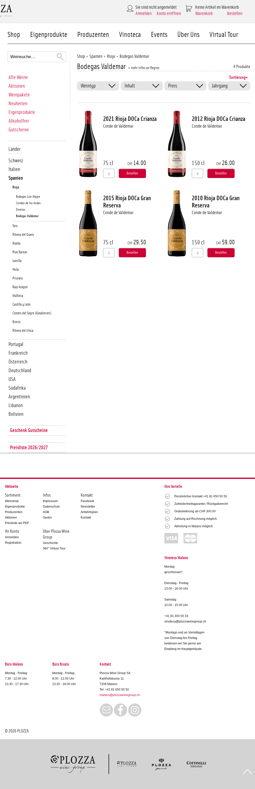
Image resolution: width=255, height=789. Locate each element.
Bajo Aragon (20, 287)
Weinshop (12, 501)
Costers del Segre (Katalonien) (31, 313)
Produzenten (93, 34)
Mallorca (17, 296)
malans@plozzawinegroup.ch (120, 695)
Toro (14, 226)
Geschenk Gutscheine (29, 430)
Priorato (17, 278)
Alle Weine (18, 77)
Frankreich (18, 353)
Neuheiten (17, 103)
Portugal (15, 344)
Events (159, 34)
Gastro (47, 517)
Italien (14, 169)
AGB (46, 512)
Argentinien (19, 396)
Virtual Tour (223, 34)
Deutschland (19, 370)
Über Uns (188, 34)
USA (12, 379)
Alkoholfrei (18, 121)
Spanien (15, 178)
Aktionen (16, 86)
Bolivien (15, 414)
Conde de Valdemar (118, 126)
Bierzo (16, 322)
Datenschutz (51, 506)
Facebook (87, 501)
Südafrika (17, 388)
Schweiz (15, 160)
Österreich (17, 361)
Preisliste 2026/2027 (29, 447)
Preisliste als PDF (17, 523)
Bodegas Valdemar (27, 216)
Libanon (15, 405)
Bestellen (234, 13)
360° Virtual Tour (54, 548)
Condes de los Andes (28, 203)
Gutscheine (18, 129)
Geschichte (50, 543)
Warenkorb (204, 13)
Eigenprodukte (48, 34)
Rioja (15, 187)
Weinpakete (19, 94)
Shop (13, 34)
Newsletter (88, 506)
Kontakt (86, 517)
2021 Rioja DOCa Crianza (130, 119)
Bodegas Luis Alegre (28, 196)
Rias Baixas (19, 252)
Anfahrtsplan (89, 512)
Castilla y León (21, 304)
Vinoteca (130, 34)
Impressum (50, 501)
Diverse (20, 209)
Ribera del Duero (23, 235)
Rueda (16, 243)
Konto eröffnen (169, 13)
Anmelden (143, 13)
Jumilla (16, 261)
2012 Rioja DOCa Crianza (218, 119)
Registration (13, 542)
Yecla (15, 269)
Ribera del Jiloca (22, 331)
